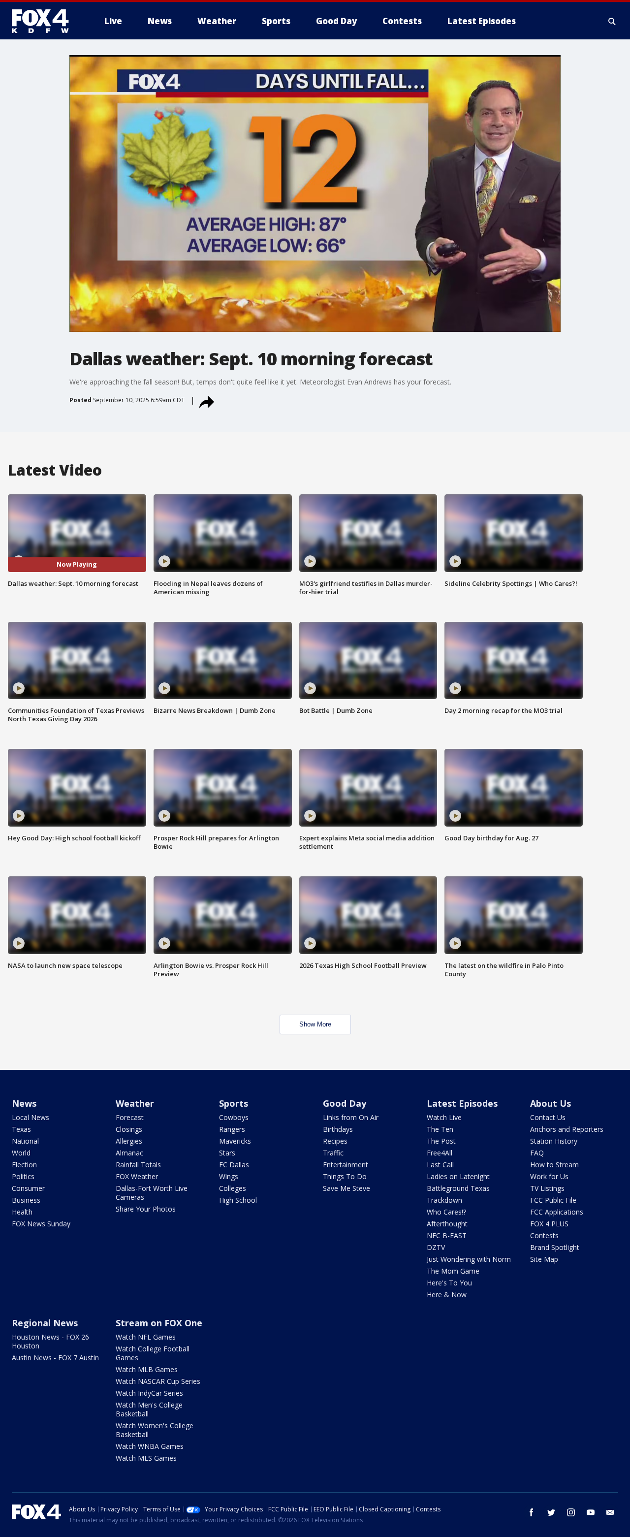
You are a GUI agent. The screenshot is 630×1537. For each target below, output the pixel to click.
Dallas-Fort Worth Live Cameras (152, 1193)
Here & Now (447, 1294)
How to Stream (554, 1164)
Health (22, 1212)
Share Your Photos (146, 1209)
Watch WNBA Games (150, 1446)
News (24, 1103)
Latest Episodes (462, 1103)
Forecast (130, 1117)
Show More (315, 1024)
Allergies (129, 1141)
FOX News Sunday (41, 1223)
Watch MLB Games (147, 1369)
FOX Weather (137, 1176)
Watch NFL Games (146, 1337)
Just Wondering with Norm (469, 1259)
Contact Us (548, 1117)
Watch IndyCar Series (149, 1393)
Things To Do (345, 1176)
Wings (228, 1176)
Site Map (544, 1259)
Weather (135, 1103)
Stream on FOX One (159, 1323)
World (21, 1152)
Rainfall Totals (138, 1164)
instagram (571, 1512)
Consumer (28, 1188)
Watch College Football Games (152, 1353)
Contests (544, 1235)
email (610, 1512)
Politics (23, 1176)
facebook (531, 1512)
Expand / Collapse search (612, 21)
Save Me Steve (346, 1188)
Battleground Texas (458, 1188)
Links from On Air (350, 1117)
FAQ (537, 1152)
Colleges (232, 1188)
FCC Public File (553, 1200)
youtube (590, 1512)
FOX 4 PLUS (549, 1223)
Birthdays (338, 1129)
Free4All (439, 1152)
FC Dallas (234, 1164)
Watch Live (444, 1117)
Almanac (129, 1152)
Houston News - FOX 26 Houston (50, 1341)
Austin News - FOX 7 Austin (55, 1357)
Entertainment (345, 1164)
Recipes (335, 1141)
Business (26, 1200)
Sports (233, 1103)
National (25, 1141)
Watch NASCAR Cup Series (158, 1381)
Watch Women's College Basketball (154, 1430)
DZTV (436, 1247)
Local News (30, 1117)
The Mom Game (453, 1271)
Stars (227, 1152)
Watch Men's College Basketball (149, 1409)
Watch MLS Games (146, 1458)
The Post (441, 1141)
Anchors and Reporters (566, 1129)
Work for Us (549, 1176)
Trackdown (444, 1200)
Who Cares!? (446, 1212)
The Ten (440, 1129)
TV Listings (547, 1188)
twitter (551, 1512)
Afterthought (447, 1223)
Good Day (344, 1103)
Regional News (45, 1323)
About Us (550, 1103)
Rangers (232, 1129)
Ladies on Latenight (458, 1176)
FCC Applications (556, 1212)
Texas (21, 1129)
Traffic (333, 1152)
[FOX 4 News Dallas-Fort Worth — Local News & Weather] (44, 21)
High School (238, 1200)
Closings (129, 1129)
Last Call (440, 1164)
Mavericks (235, 1141)
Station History (553, 1141)
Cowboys (234, 1117)
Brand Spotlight (554, 1247)
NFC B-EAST (447, 1235)
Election (24, 1164)
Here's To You (449, 1282)
